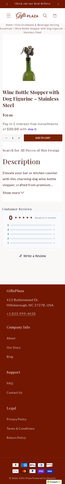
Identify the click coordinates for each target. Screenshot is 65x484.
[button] (8, 15)
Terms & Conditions (21, 428)
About (11, 338)
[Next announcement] (58, 4)
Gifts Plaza (25, 478)
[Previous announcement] (7, 4)
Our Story (14, 347)
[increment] (19, 138)
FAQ (10, 383)
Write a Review (35, 256)
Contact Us (14, 392)
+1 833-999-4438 (21, 314)
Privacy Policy (17, 419)
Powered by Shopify (44, 478)
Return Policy (16, 437)
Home (9, 24)
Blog (10, 356)
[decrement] (6, 138)
